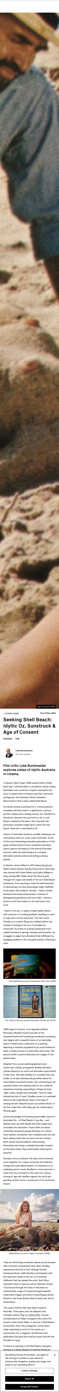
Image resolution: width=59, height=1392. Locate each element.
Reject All (29, 1379)
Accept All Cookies (29, 1387)
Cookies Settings (29, 1371)
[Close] (55, 1355)
